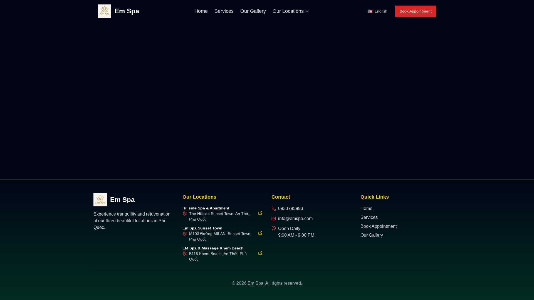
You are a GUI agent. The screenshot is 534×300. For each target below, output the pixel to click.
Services (224, 11)
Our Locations (288, 11)
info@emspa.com (295, 218)
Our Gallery (253, 11)
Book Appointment (416, 11)
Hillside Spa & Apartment (205, 208)
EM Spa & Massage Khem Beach (213, 248)
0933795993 (290, 208)
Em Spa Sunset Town (202, 228)
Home (201, 11)
